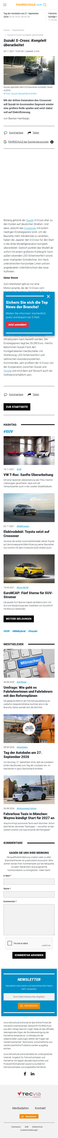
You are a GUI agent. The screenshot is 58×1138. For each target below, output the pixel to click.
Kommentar (9, 901)
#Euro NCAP (23, 587)
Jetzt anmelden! (17, 324)
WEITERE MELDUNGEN (18, 618)
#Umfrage (21, 682)
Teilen (36, 132)
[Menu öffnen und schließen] (5, 5)
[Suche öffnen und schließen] (44, 4)
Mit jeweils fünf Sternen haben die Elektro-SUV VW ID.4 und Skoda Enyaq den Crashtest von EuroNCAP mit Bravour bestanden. (28, 605)
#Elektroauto (23, 526)
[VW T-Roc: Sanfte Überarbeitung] (29, 450)
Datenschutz (37, 1127)
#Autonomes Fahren (27, 808)
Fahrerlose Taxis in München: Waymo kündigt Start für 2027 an (29, 816)
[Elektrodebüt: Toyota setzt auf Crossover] (29, 507)
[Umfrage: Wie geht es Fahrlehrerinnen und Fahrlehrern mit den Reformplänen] (29, 663)
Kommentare (16, 132)
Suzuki (30, 220)
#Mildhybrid (19, 631)
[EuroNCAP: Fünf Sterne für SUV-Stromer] (29, 568)
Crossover (30, 228)
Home (6, 30)
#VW (19, 469)
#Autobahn (22, 747)
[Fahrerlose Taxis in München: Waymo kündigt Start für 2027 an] (29, 789)
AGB (26, 1127)
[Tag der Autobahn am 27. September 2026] (29, 728)
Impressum (16, 1127)
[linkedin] (32, 1073)
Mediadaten (20, 1108)
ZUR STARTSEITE (17, 406)
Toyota (7, 370)
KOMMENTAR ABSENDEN (29, 955)
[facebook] (25, 1073)
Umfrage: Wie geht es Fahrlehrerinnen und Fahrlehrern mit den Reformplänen (28, 692)
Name (6, 888)
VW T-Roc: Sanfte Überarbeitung (28, 475)
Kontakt (40, 1108)
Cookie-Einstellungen (29, 1130)
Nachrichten (18, 30)
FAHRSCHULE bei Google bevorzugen (28, 141)
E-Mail (7, 876)
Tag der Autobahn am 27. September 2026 (23, 755)
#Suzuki (32, 631)
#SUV (8, 431)
